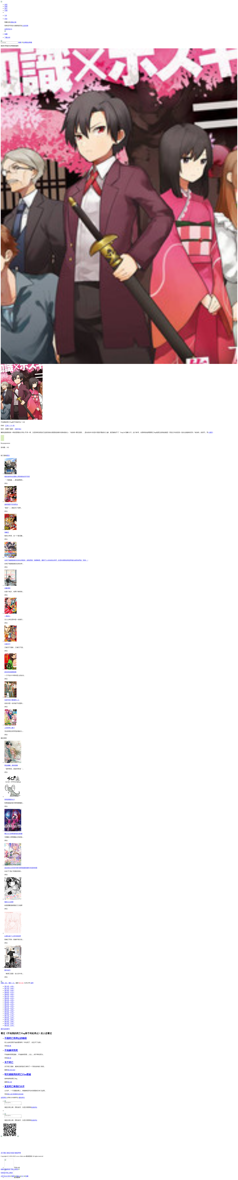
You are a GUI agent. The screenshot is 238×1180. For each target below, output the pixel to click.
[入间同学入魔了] (10, 725)
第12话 (9, 1082)
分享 (2, 1176)
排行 (5, 8)
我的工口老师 (8, 902)
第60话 (9, 1010)
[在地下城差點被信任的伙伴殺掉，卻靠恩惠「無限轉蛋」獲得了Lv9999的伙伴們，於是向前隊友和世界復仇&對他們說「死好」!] (10, 557)
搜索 (19, 42)
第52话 (9, 1025)
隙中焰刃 (7, 970)
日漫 (5, 10)
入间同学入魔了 (9, 728)
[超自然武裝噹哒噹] (10, 669)
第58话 (9, 1014)
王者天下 (7, 644)
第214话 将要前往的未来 (15, 1094)
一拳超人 (7, 616)
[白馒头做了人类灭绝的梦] (12, 933)
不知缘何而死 (11, 1050)
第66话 (9, 998)
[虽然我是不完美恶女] (10, 501)
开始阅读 (7, 1169)
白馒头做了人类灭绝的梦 (12, 936)
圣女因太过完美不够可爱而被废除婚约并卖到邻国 (20, 868)
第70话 (9, 990)
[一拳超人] (10, 613)
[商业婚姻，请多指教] (12, 762)
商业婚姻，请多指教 (11, 765)
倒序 (31, 983)
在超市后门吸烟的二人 (11, 700)
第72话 (21, 983)
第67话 (9, 996)
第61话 (9, 1008)
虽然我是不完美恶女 (11, 504)
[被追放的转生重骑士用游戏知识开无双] (10, 473)
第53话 (9, 1023)
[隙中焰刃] (12, 967)
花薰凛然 (7, 588)
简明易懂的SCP (9, 799)
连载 (4, 983)
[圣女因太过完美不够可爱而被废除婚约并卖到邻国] (12, 865)
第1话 (9, 1058)
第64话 (9, 1002)
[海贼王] (10, 529)
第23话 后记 (11, 1070)
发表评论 (34, 1107)
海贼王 (6, 532)
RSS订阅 (7, 1176)
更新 (5, 6)
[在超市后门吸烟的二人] (10, 697)
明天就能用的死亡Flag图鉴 (17, 1074)
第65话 (9, 1000)
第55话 (9, 1019)
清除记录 (13, 22)
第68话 (9, 994)
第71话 (9, 988)
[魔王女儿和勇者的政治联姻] (12, 831)
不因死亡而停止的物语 (15, 1038)
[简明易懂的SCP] (12, 796)
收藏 (2, 1169)
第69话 (9, 992)
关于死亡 (8, 1062)
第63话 (9, 1004)
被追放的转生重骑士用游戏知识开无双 (17, 476)
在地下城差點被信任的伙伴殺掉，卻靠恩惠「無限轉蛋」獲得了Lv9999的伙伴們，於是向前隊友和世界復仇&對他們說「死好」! (46, 560)
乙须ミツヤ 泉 (10, 425)
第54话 (9, 1021)
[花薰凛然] (10, 585)
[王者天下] (10, 641)
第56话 (9, 1017)
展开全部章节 (5, 1029)
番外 (12, 983)
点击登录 (25, 25)
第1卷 (9, 1046)
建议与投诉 (11, 1153)
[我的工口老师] (12, 899)
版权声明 (18, 1153)
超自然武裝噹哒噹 (10, 672)
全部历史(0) (8, 29)
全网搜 (30, 42)
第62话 (9, 1006)
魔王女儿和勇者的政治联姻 (13, 833)
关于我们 (4, 1153)
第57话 (9, 1015)
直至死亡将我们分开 (14, 1086)
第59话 (9, 1012)
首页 (5, 4)
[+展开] (210, 432)
